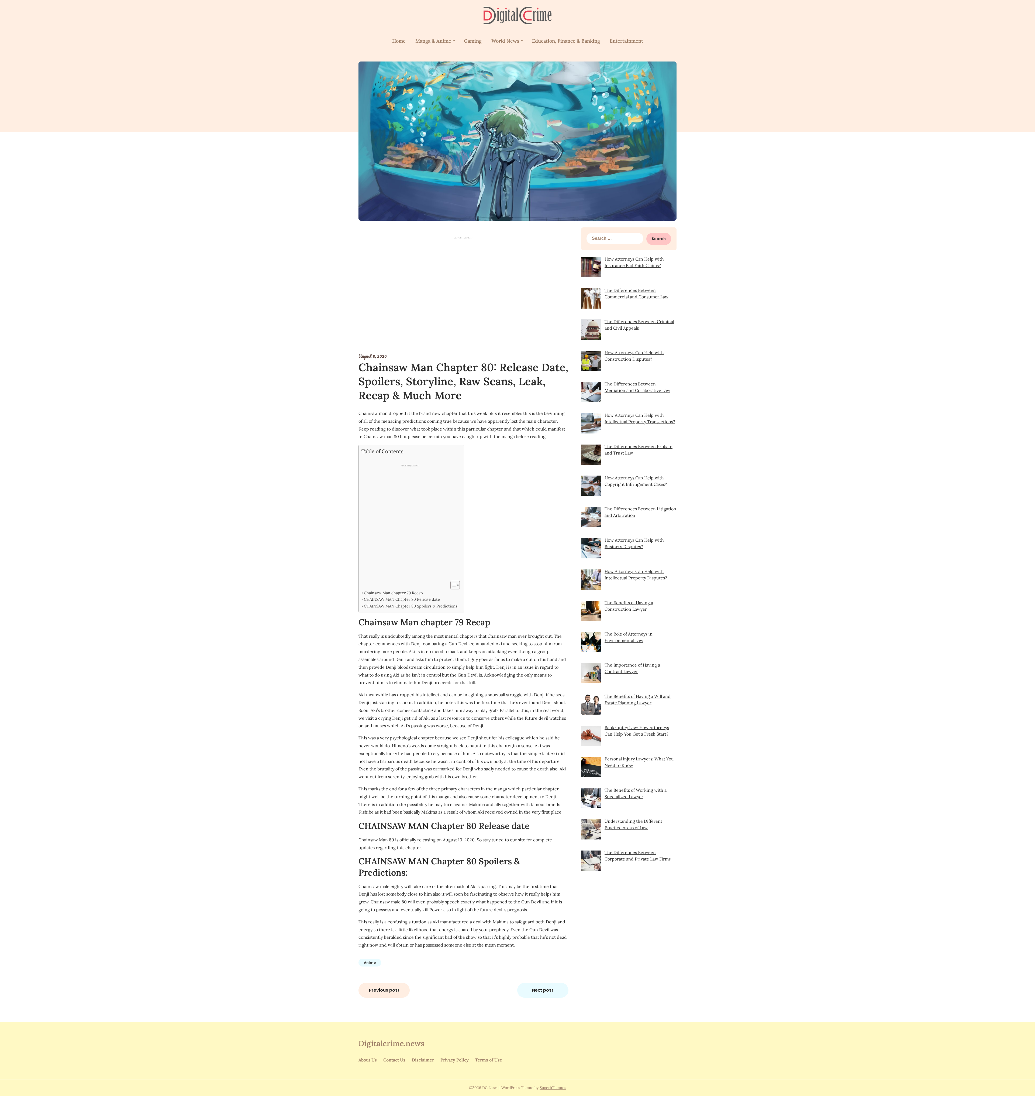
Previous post (384, 990)
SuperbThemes (553, 1087)
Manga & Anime (433, 41)
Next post (542, 990)
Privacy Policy (454, 1060)
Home (399, 41)
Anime (370, 962)
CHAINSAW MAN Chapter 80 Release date (402, 599)
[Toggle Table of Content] (452, 585)
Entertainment (626, 41)
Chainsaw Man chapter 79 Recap (393, 592)
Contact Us (394, 1060)
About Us (367, 1060)
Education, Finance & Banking (566, 41)
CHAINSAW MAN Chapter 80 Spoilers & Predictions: (411, 606)
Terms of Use (488, 1060)
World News (505, 41)
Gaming (473, 41)
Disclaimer (423, 1060)
